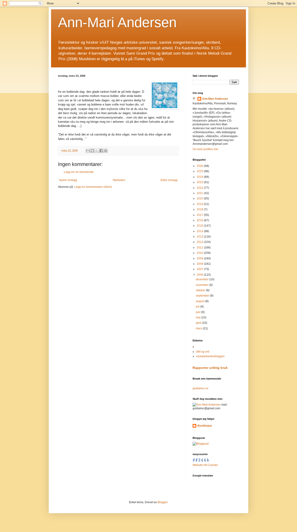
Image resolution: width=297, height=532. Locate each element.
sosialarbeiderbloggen (210, 356)
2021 (200, 193)
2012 (200, 242)
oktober (201, 290)
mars (199, 328)
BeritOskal (204, 425)
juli (198, 306)
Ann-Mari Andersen (117, 22)
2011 (200, 247)
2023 (200, 182)
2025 (200, 171)
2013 (200, 236)
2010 (200, 252)
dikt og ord (202, 351)
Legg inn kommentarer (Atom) (93, 186)
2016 (200, 220)
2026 (200, 166)
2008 (200, 263)
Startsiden (119, 180)
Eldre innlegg (169, 180)
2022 (200, 187)
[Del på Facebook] (101, 150)
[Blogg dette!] (92, 150)
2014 (200, 231)
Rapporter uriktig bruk (210, 368)
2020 (200, 198)
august (200, 301)
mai (198, 317)
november (202, 285)
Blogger (162, 502)
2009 (200, 258)
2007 (200, 269)
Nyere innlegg (68, 180)
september (203, 295)
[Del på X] (96, 150)
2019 (200, 204)
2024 (200, 176)
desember (202, 279)
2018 (200, 209)
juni (198, 312)
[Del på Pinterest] (105, 150)
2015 (200, 225)
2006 (200, 274)
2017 (200, 215)
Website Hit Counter (205, 465)
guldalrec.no (200, 388)
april (199, 322)
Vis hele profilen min (205, 149)
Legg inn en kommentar (79, 172)
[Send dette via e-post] (88, 150)
